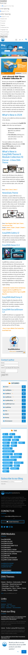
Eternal (24, 582)
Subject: (3, 367)
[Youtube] (7, 527)
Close (5, 36)
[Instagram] (9, 527)
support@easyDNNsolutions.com (13, 516)
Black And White (4, 34)
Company (12, 606)
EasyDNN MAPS (6, 548)
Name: (2, 362)
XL (10, 6)
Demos (3, 607)
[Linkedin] (12, 527)
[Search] (24, 53)
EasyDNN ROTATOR (7, 543)
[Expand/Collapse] (12, 393)
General (3, 73)
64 (23, 386)
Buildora (9, 582)
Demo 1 (7, 189)
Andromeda (16, 582)
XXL (13, 6)
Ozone (24, 588)
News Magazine (9, 223)
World (14, 223)
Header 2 (13, 227)
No (18, 651)
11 (23, 400)
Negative (3, 25)
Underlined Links (5, 27)
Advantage (5, 586)
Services (9, 604)
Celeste (3, 582)
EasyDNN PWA (5, 556)
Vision (15, 590)
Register (20, 39)
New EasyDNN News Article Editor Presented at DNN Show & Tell (13, 637)
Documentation (17, 607)
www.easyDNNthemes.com (10, 593)
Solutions (3, 604)
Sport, (18, 223)
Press (17, 586)
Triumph (9, 590)
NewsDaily (5, 584)
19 (23, 390)
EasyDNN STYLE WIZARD (7, 563)
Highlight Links (4, 29)
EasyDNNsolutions (18, 73)
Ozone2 (12, 586)
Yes (24, 651)
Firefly (4, 590)
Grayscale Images (5, 31)
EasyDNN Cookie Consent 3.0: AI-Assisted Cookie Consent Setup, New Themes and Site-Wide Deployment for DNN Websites (13, 618)
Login (22, 39)
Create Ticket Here (14, 522)
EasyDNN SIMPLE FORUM (9, 550)
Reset (2, 36)
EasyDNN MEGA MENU (7, 565)
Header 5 (4, 229)
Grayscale (3, 21)
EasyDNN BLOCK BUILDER (9, 558)
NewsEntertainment (16, 584)
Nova (14, 588)
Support (3, 606)
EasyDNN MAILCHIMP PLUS (9, 546)
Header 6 (9, 229)
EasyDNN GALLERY (6, 541)
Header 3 (18, 227)
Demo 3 (15, 189)
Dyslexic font (4, 18)
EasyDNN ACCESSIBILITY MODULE (11, 552)
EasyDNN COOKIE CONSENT (9, 560)
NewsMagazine (6, 588)
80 (23, 393)
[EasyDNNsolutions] (24, 352)
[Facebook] (2, 527)
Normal (4, 6)
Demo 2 (11, 189)
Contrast (3, 23)
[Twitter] (4, 527)
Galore (19, 588)
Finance (21, 223)
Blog (11, 225)
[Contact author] (14, 345)
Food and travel (6, 225)
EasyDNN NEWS (6, 539)
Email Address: (4, 481)
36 (23, 414)
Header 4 (23, 227)
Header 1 (9, 227)
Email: (2, 365)
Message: (3, 372)
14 (23, 397)
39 (23, 421)
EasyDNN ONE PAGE (6, 567)
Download (8, 607)
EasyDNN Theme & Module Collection (11, 572)
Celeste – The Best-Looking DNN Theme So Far (13, 628)
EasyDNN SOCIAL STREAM (9, 554)
